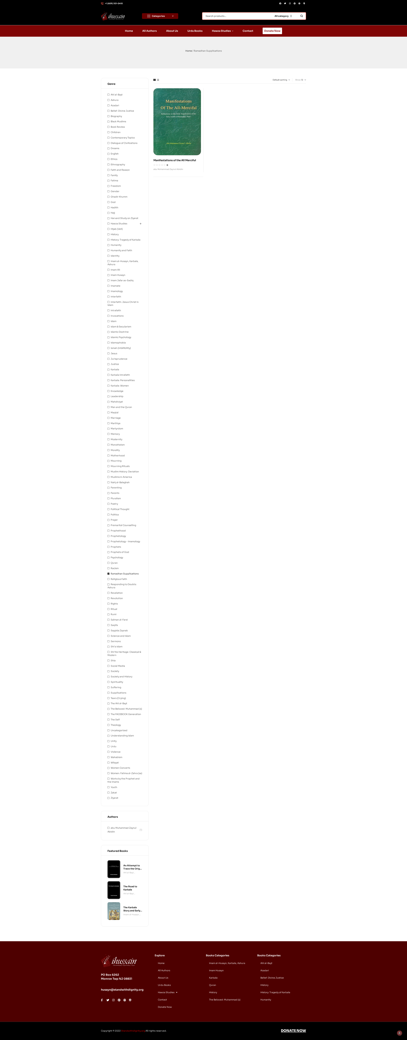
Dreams (115, 148)
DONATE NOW (293, 1031)
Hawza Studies (119, 223)
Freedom (116, 186)
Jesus (114, 353)
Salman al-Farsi (119, 619)
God (113, 202)
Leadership (117, 396)
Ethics (114, 159)
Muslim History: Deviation (125, 471)
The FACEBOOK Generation (126, 714)
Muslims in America (121, 477)
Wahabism (116, 757)
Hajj (113, 212)
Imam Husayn (118, 275)
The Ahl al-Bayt (119, 703)
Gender (115, 191)
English (115, 153)
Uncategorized (119, 730)
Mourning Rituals (120, 466)
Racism (115, 568)
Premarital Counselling (123, 525)
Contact (162, 999)
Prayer (114, 519)
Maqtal (114, 412)
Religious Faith (119, 579)
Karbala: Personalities (123, 380)
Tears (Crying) (118, 698)
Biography (116, 116)
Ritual (114, 609)
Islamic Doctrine (120, 331)
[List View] (158, 79)
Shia (113, 660)
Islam (113, 321)
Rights (114, 603)
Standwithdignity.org (133, 1030)
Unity (114, 741)
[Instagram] (290, 3)
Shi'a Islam (116, 646)
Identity (115, 255)
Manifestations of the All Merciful (174, 160)
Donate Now (165, 1007)
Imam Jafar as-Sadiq (122, 280)
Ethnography (118, 164)
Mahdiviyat (117, 401)
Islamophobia (118, 342)
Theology (116, 725)
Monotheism (118, 444)
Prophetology (118, 536)
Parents (115, 493)
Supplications (118, 692)
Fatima (114, 180)
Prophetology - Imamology (125, 541)
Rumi (113, 614)
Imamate (115, 285)
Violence (116, 751)
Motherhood (118, 455)
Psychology (117, 557)
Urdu (113, 746)
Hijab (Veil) (117, 229)
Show (298, 80)
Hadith (114, 207)
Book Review (118, 126)
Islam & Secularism (121, 326)
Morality (115, 450)
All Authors (164, 970)
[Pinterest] (295, 3)
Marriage (116, 417)
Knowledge (117, 391)
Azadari (115, 105)
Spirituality (117, 682)
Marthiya (115, 423)
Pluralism (116, 498)
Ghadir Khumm (119, 196)
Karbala (115, 369)
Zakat (114, 792)
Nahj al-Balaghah (120, 482)
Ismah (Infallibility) (121, 348)
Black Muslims (118, 121)
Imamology (117, 291)
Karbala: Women (120, 385)
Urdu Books (164, 985)
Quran (114, 562)
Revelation (117, 592)
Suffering (116, 687)
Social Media (118, 665)
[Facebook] (280, 3)
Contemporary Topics (123, 137)
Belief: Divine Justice (122, 110)
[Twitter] (285, 3)
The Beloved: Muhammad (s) (126, 708)
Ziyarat (114, 797)
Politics (115, 514)
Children (116, 132)
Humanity (116, 245)
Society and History (121, 676)
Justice (115, 364)
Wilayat (115, 762)
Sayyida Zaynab (119, 630)
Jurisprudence (119, 358)
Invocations (117, 315)
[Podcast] (304, 3)
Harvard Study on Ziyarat (124, 218)
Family (114, 175)
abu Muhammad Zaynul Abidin (168, 169)
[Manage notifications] (399, 1033)
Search (301, 16)
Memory (115, 434)
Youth (114, 787)
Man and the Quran (121, 407)
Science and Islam (121, 635)
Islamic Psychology (121, 337)
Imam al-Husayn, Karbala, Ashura (131, 914)
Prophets (116, 546)
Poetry (114, 503)
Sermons (116, 641)
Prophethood (118, 530)
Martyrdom (117, 428)
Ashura (114, 100)
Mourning (116, 460)
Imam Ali (115, 269)
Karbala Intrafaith (120, 374)
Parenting (116, 487)
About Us (163, 977)
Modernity (116, 439)
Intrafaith (116, 310)
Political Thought (120, 509)
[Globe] (299, 3)
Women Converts (120, 767)
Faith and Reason (120, 169)
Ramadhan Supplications (125, 573)
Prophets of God (120, 552)
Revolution (117, 598)
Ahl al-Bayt (117, 94)
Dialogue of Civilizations (124, 143)
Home (188, 50)
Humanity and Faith (121, 250)
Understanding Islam (122, 735)
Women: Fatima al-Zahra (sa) (126, 773)
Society (115, 671)
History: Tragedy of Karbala (125, 239)
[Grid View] (154, 79)
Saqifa (114, 625)
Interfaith (116, 296)
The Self (115, 719)
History (115, 234)
